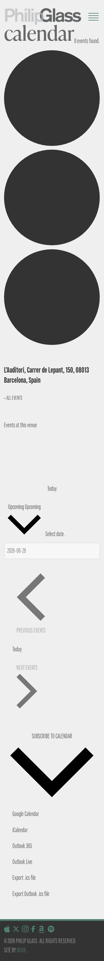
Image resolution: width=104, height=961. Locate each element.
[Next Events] (15, 461)
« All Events (13, 398)
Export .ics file (24, 877)
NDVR (21, 950)
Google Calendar (25, 813)
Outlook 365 (22, 846)
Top (97, 953)
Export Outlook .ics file (30, 893)
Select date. (55, 534)
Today (52, 488)
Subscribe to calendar (52, 736)
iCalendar (20, 830)
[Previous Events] (15, 445)
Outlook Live (22, 861)
